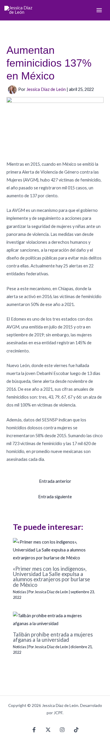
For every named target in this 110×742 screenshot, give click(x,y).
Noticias (19, 591)
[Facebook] (34, 729)
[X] (48, 729)
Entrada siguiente (55, 496)
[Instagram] (62, 729)
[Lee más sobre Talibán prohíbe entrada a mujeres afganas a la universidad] (55, 619)
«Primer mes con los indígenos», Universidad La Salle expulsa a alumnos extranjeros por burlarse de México (51, 576)
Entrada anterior (55, 481)
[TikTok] (76, 729)
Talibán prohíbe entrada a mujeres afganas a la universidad (53, 637)
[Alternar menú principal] (99, 10)
